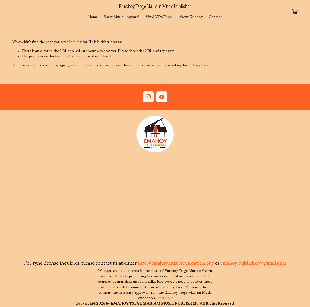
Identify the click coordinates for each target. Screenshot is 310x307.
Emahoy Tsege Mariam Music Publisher (155, 6)
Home (93, 17)
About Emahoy (191, 17)
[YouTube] (161, 96)
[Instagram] (148, 96)
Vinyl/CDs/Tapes (159, 17)
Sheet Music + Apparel (121, 17)
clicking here (80, 65)
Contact (215, 17)
